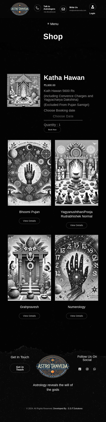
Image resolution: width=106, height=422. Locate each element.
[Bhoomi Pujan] (29, 173)
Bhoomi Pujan (29, 212)
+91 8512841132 (50, 12)
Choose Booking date (59, 110)
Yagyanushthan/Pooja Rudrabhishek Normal (77, 214)
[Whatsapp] (94, 369)
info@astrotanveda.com (77, 10)
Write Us (73, 7)
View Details (29, 221)
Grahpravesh (29, 307)
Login (92, 13)
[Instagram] (87, 369)
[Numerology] (76, 268)
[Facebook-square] (79, 369)
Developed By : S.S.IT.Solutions (67, 408)
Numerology (76, 307)
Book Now (52, 130)
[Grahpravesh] (29, 268)
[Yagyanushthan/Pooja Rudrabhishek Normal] (76, 173)
